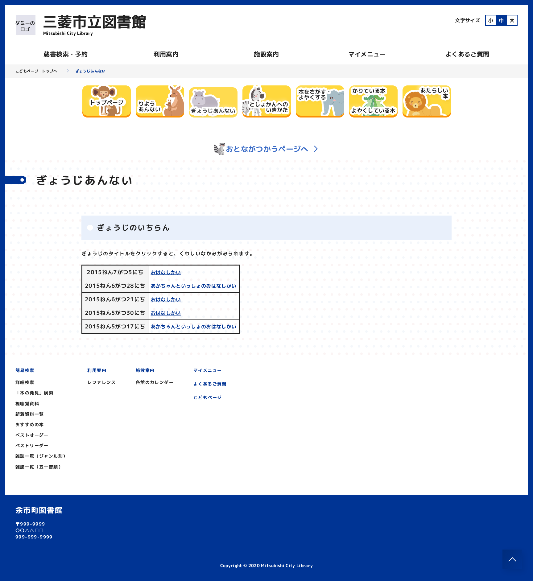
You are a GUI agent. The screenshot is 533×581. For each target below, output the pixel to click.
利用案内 (166, 54)
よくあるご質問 (467, 54)
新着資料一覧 (29, 414)
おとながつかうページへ (267, 149)
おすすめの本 (29, 424)
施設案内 (266, 54)
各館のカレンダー (155, 382)
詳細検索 (25, 382)
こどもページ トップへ (36, 71)
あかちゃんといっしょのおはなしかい (194, 285)
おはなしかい (166, 272)
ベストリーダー (32, 445)
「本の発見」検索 (34, 393)
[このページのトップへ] (512, 559)
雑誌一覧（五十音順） (39, 467)
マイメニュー (367, 54)
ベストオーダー (32, 435)
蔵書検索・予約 (65, 54)
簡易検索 (25, 370)
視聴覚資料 (27, 403)
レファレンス (101, 382)
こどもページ (207, 397)
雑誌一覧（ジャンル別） (41, 456)
